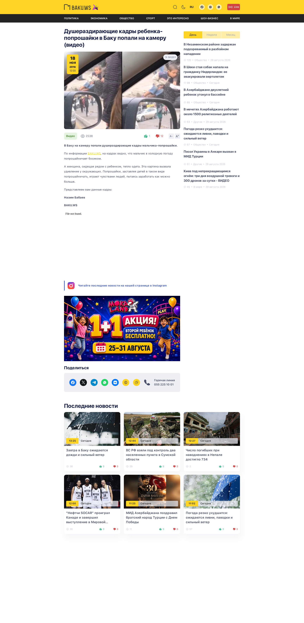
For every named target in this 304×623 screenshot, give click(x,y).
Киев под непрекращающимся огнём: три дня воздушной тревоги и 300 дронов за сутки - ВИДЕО (212, 175)
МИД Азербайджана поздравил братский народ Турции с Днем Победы (151, 517)
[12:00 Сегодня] (92, 491)
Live (236, 6)
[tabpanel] (212, 115)
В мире (235, 18)
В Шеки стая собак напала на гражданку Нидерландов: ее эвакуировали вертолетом (206, 71)
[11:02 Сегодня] (212, 491)
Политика (71, 18)
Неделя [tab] (212, 34)
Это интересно (178, 18)
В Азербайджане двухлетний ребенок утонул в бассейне (206, 92)
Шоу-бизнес (209, 18)
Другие (198, 121)
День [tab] (193, 34)
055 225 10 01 (164, 384)
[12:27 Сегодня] (212, 428)
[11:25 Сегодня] (152, 491)
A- (171, 136)
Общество (126, 18)
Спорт (150, 18)
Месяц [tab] (230, 34)
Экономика (99, 18)
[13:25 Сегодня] (92, 428)
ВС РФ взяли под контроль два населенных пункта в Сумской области (151, 454)
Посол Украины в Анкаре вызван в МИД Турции (210, 154)
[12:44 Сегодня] (152, 428)
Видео (70, 136)
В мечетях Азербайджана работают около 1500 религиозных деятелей (211, 111)
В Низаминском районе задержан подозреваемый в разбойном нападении (210, 49)
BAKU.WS (94, 153)
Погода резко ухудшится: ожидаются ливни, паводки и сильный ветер (206, 133)
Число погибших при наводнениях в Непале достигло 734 (204, 454)
